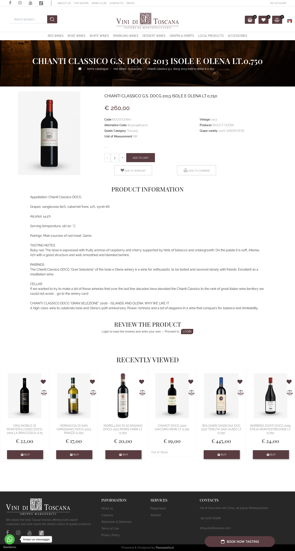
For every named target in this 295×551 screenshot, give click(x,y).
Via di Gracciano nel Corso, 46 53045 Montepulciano (234, 508)
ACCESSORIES (237, 35)
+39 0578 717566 (210, 518)
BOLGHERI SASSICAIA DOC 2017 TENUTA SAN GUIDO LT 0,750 (221, 429)
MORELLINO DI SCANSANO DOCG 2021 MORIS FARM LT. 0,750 (123, 429)
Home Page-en (80, 68)
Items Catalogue (97, 68)
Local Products (211, 35)
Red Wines (56, 35)
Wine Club (99, 3)
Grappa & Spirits (182, 35)
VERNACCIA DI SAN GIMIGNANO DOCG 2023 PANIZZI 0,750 (74, 429)
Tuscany (136, 68)
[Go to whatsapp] (10, 539)
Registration (158, 508)
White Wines (99, 35)
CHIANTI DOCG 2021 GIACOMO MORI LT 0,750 (172, 427)
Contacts (116, 3)
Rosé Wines (76, 35)
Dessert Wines (154, 35)
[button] (5, 8)
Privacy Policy (110, 535)
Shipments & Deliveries (116, 521)
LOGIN (187, 331)
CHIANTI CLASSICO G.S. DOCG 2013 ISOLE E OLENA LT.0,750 (180, 68)
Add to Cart (141, 158)
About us (64, 3)
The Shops (81, 3)
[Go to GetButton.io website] (9, 547)
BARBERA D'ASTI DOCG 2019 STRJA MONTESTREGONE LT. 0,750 (270, 429)
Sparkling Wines (125, 35)
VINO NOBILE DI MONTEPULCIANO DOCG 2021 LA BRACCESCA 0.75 (25, 429)
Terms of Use (110, 528)
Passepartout (165, 547)
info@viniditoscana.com (215, 528)
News (130, 3)
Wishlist (156, 515)
